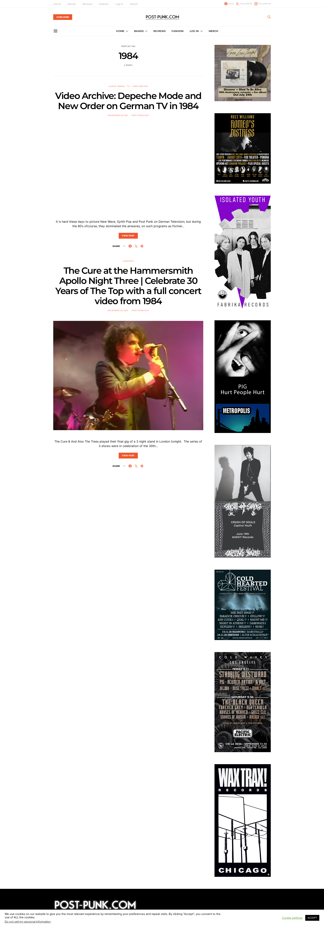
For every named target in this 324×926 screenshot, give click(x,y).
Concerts (128, 261)
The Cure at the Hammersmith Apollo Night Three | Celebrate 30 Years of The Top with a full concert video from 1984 (128, 285)
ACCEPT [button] (312, 917)
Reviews (87, 3)
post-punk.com (140, 115)
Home (57, 3)
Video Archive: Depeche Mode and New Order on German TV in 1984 (128, 100)
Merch (133, 3)
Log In (119, 3)
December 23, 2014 (118, 310)
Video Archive (140, 86)
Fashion (104, 3)
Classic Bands (116, 86)
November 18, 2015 (118, 115)
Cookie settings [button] (292, 918)
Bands (71, 3)
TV (128, 86)
